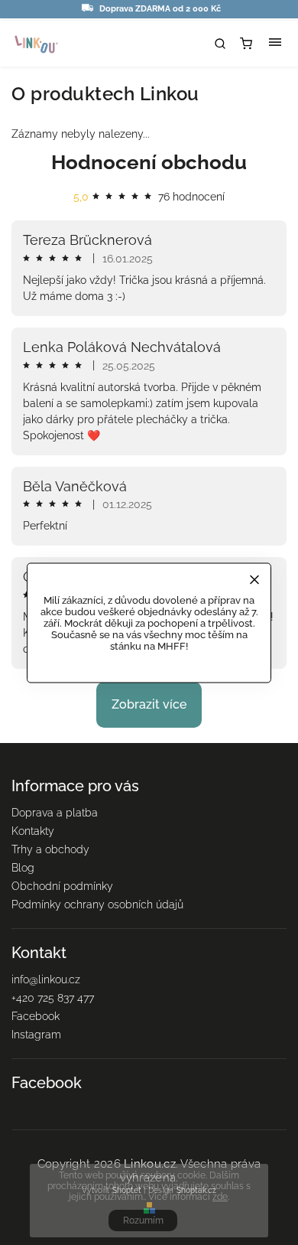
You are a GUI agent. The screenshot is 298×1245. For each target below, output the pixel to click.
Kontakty (32, 831)
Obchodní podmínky (62, 886)
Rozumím (143, 1220)
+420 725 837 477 (52, 998)
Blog (22, 868)
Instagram (36, 1034)
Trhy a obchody (50, 849)
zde (220, 1196)
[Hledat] (220, 43)
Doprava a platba (54, 813)
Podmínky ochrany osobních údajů (97, 904)
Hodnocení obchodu (149, 162)
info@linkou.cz (45, 979)
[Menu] (275, 43)
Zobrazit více (149, 704)
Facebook (35, 1016)
